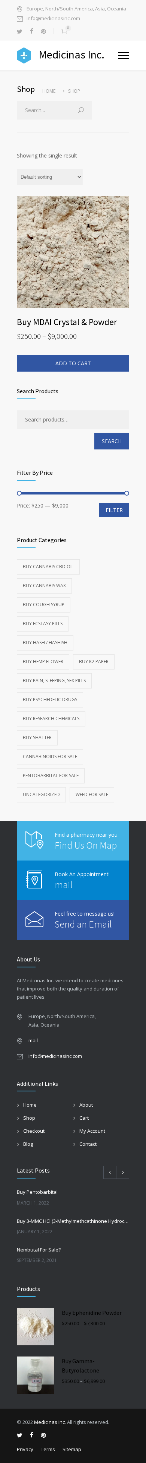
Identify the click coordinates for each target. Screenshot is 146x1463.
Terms (48, 1449)
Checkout (34, 1131)
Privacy (25, 1449)
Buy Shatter (37, 737)
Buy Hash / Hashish (45, 642)
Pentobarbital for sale (51, 775)
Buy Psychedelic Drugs (50, 699)
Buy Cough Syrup (43, 604)
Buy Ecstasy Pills (43, 623)
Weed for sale (92, 794)
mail (64, 884)
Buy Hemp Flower (43, 661)
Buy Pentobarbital (37, 1192)
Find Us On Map (86, 845)
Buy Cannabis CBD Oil (48, 566)
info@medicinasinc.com (53, 19)
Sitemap (72, 1449)
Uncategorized (41, 794)
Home (48, 91)
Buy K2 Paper (94, 661)
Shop (29, 1117)
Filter (114, 509)
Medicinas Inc (49, 1422)
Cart (84, 1117)
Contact (88, 1144)
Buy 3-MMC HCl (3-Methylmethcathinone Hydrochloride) (73, 1221)
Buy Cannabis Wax (44, 585)
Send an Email (83, 924)
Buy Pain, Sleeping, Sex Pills (54, 680)
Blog (28, 1144)
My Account (92, 1131)
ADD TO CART (73, 363)
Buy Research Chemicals (51, 718)
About (86, 1104)
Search (112, 441)
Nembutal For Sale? (39, 1249)
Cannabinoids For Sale (50, 756)
